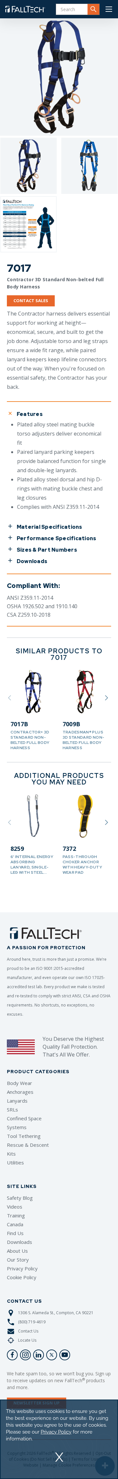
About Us (17, 1250)
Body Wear (19, 1083)
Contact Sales (30, 300)
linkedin (38, 1355)
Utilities (15, 1162)
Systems (17, 1127)
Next (106, 698)
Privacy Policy (22, 1268)
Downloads (19, 1242)
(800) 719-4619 (32, 1322)
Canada (15, 1224)
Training (16, 1215)
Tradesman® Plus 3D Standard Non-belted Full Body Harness (84, 740)
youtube (64, 1355)
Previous (9, 698)
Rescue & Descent (28, 1145)
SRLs (12, 1109)
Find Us (15, 1233)
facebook (12, 1355)
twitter (51, 1355)
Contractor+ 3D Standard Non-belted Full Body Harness (29, 740)
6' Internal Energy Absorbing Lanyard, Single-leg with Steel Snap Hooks (31, 867)
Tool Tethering (24, 1136)
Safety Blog (20, 1198)
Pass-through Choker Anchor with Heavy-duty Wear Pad (82, 864)
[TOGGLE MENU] (109, 9)
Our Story (18, 1259)
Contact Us (28, 1331)
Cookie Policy (21, 1277)
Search (93, 9)
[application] (59, 1439)
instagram (25, 1355)
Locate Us (27, 1340)
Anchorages (20, 1092)
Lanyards (17, 1100)
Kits (11, 1153)
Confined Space (24, 1118)
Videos (14, 1206)
